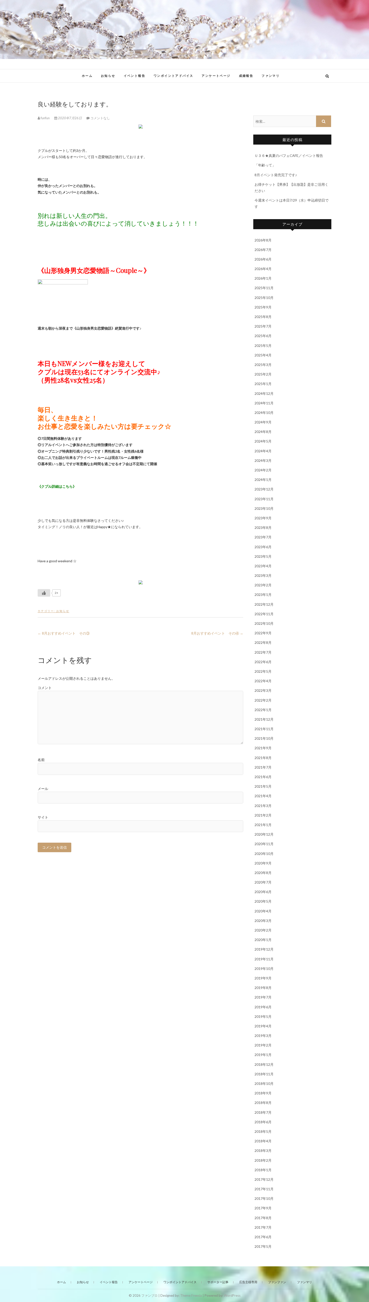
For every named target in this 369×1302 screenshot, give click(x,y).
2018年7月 (263, 1112)
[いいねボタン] (44, 593)
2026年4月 (263, 269)
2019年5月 (263, 1016)
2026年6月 (263, 259)
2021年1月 (263, 825)
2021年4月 (263, 796)
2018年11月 (264, 1074)
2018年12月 (264, 1064)
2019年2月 (263, 1045)
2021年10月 (264, 738)
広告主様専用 (248, 1282)
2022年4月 (263, 681)
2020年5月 (263, 901)
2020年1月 (263, 940)
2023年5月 (263, 556)
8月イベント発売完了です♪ (276, 175)
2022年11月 (264, 614)
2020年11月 (264, 844)
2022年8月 (263, 642)
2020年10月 (264, 853)
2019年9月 (263, 978)
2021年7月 (263, 767)
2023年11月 (264, 499)
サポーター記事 (217, 1282)
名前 (41, 760)
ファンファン (277, 1282)
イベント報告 (134, 76)
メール (43, 788)
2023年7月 (263, 537)
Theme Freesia (191, 1295)
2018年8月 (263, 1102)
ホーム (87, 76)
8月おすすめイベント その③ (64, 633)
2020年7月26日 (70, 118)
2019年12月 (264, 949)
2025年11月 (264, 288)
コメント (45, 688)
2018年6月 (263, 1122)
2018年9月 (263, 1093)
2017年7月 (263, 1227)
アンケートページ (216, 76)
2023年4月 (263, 566)
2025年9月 (263, 307)
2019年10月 (264, 968)
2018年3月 (263, 1150)
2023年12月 (264, 489)
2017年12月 (264, 1179)
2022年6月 (263, 662)
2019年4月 (263, 1026)
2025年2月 (263, 374)
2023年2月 (263, 585)
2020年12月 (264, 834)
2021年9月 (263, 748)
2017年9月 (263, 1208)
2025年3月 (263, 364)
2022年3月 (263, 690)
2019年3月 (263, 1035)
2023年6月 (263, 547)
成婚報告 (246, 76)
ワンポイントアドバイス (173, 76)
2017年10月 (264, 1198)
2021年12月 (264, 719)
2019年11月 (264, 959)
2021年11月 (264, 729)
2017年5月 (263, 1246)
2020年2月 (263, 930)
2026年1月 (263, 278)
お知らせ (108, 76)
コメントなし (100, 118)
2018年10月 (264, 1083)
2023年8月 (263, 527)
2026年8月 (263, 240)
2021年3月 (263, 805)
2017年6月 (263, 1237)
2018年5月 (263, 1131)
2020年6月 (263, 892)
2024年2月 (263, 470)
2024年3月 (263, 460)
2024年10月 (264, 412)
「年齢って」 (265, 165)
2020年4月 (263, 911)
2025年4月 (263, 355)
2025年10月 (264, 297)
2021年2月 (263, 815)
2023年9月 (263, 518)
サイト (43, 817)
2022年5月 (263, 671)
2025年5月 (263, 345)
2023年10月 (264, 508)
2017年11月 (264, 1189)
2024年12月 (264, 393)
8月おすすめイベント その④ (217, 633)
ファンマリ (271, 76)
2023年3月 (263, 575)
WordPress (232, 1295)
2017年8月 (263, 1218)
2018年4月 (263, 1141)
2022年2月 (263, 700)
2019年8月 (263, 987)
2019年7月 (263, 997)
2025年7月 (263, 326)
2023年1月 (263, 594)
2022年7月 (263, 652)
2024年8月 (263, 431)
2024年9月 (263, 422)
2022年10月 (264, 623)
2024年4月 (263, 451)
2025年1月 (263, 384)
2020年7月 (263, 882)
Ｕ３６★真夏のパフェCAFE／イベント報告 (289, 155)
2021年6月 (263, 777)
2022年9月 (263, 633)
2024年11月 (264, 403)
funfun (45, 118)
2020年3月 (263, 920)
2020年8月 (263, 873)
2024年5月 (263, 441)
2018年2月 (263, 1160)
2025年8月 (263, 317)
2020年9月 (263, 863)
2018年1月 (263, 1170)
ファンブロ (53, 73)
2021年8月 (263, 758)
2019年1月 (263, 1054)
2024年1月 (263, 479)
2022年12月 (264, 604)
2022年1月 (263, 710)
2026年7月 (263, 249)
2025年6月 (263, 336)
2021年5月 (263, 786)
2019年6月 (263, 1007)
